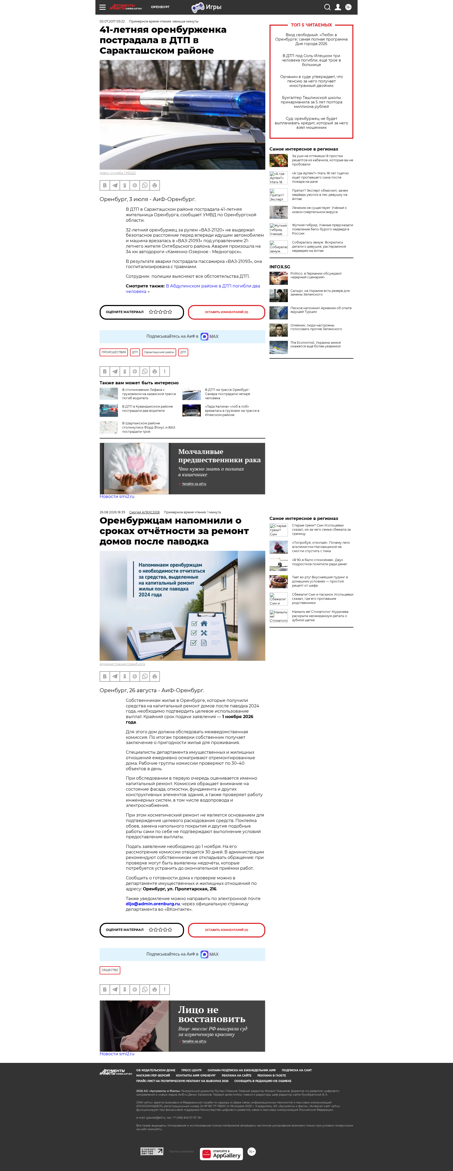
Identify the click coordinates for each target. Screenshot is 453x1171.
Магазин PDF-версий (153, 1075)
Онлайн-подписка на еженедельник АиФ (242, 1070)
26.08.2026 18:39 (112, 512)
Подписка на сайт (297, 1070)
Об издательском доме (155, 1070)
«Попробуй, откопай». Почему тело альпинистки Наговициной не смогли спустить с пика (321, 547)
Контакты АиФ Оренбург (196, 1075)
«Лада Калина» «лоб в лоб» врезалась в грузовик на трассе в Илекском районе (232, 410)
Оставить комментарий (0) (226, 312)
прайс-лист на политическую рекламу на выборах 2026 (182, 1081)
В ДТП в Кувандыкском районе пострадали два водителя (147, 408)
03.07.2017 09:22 (112, 21)
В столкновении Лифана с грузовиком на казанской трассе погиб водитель (149, 394)
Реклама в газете (271, 1075)
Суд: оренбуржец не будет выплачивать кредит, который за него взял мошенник (311, 123)
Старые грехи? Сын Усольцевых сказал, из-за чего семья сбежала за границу (321, 529)
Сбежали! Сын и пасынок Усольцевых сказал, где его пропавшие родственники (322, 598)
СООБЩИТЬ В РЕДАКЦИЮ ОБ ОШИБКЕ (263, 1081)
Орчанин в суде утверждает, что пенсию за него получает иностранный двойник (311, 81)
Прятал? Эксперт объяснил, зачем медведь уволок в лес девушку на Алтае (320, 194)
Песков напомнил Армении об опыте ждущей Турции (321, 310)
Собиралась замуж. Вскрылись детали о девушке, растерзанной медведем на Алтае (319, 246)
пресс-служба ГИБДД (118, 173)
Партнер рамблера (181, 1151)
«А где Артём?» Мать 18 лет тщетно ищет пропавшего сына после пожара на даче (320, 177)
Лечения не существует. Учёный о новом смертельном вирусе (319, 210)
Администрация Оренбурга (122, 664)
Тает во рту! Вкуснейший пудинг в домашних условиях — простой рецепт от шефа (320, 581)
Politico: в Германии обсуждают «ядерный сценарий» (316, 275)
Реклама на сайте (236, 1075)
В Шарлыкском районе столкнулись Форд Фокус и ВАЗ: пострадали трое (149, 427)
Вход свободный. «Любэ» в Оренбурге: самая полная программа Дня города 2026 (311, 39)
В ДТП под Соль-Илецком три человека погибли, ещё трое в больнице (311, 60)
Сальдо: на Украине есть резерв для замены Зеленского (320, 292)
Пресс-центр (191, 1070)
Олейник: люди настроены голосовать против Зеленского (316, 327)
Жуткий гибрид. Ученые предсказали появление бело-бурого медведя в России (322, 229)
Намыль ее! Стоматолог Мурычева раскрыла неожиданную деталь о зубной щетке (320, 616)
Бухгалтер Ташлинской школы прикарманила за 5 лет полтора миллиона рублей (311, 102)
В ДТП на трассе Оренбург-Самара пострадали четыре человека (227, 394)
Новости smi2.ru (117, 496)
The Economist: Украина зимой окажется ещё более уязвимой (315, 344)
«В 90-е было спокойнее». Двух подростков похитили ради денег (319, 562)
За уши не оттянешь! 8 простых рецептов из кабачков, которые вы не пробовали (322, 160)
